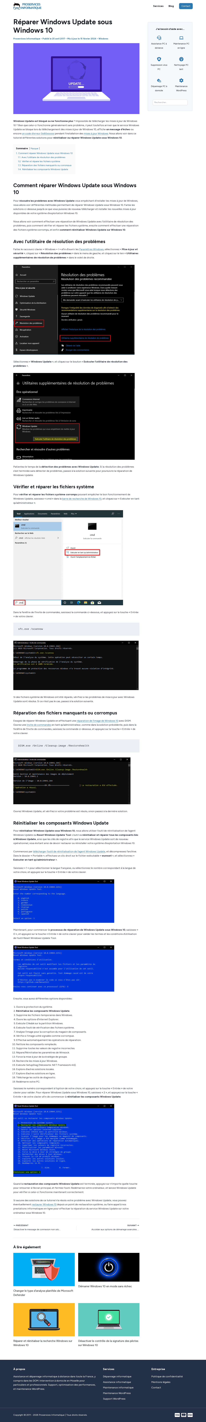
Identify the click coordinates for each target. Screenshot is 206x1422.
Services (158, 6)
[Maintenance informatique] (118, 1388)
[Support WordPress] (114, 1399)
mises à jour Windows (96, 133)
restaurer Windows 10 (44, 1204)
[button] (186, 6)
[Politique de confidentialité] (167, 1377)
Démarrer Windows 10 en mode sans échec (105, 1286)
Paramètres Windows (91, 249)
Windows (103, 38)
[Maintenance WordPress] (117, 1393)
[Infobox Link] (159, 43)
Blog (171, 6)
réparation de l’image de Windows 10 (97, 720)
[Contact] (156, 1388)
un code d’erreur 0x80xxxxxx (38, 133)
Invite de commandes (39, 724)
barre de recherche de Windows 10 (81, 498)
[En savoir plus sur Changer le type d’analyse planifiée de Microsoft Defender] (44, 1269)
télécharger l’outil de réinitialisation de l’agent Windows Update (69, 851)
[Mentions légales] (160, 1382)
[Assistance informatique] (117, 1382)
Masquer (34, 148)
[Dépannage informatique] (117, 1377)
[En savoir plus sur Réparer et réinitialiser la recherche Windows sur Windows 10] (44, 1319)
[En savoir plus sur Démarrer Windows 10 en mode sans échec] (109, 1267)
